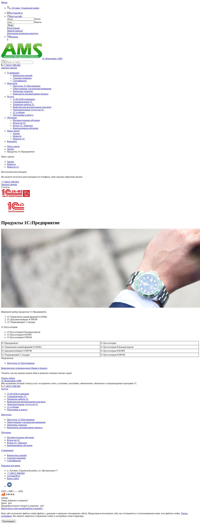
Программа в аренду (17, 409)
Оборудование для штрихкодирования (26, 422)
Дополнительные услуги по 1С (22, 404)
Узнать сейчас (8, 378)
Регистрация (13, 28)
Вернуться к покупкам (12, 508)
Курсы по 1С (13, 440)
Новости (11, 164)
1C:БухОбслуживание (18, 394)
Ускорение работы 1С (18, 399)
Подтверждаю (8, 521)
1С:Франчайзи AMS (11, 380)
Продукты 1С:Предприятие (21, 363)
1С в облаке (13, 407)
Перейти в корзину (33, 508)
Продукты (6, 414)
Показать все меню (10, 465)
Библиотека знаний (17, 455)
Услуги (4, 389)
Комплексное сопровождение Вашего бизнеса (24, 368)
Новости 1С (13, 167)
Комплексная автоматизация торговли (26, 401)
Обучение (6, 432)
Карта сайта (13, 478)
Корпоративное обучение (19, 445)
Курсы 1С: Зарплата (17, 442)
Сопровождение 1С (17, 396)
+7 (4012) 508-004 (16, 473)
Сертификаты (14, 460)
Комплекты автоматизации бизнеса (24, 427)
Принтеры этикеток (17, 425)
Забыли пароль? (15, 30)
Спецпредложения (16, 458)
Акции (10, 161)
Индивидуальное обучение (20, 437)
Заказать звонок (9, 68)
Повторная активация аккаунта (22, 33)
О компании (7, 450)
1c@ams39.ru (13, 476)
